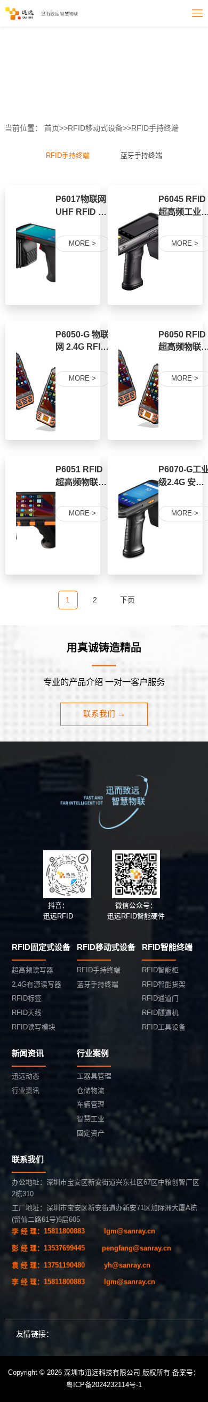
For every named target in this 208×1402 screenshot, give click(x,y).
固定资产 (91, 1133)
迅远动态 (25, 1076)
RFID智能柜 (160, 970)
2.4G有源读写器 (36, 984)
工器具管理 (94, 1076)
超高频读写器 (32, 970)
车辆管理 (91, 1104)
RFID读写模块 (33, 1027)
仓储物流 (91, 1090)
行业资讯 (25, 1090)
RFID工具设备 (164, 1027)
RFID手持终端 (155, 128)
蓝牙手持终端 (141, 155)
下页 (127, 600)
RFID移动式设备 (95, 128)
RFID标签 (27, 998)
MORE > (82, 243)
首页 (51, 128)
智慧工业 (91, 1119)
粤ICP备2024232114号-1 (104, 1385)
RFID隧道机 (160, 1013)
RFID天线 (27, 1013)
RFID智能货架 (164, 984)
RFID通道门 (160, 998)
